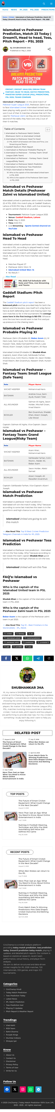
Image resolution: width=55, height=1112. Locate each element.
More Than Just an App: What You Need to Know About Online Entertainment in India (14, 775)
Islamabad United (18, 107)
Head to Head (22, 92)
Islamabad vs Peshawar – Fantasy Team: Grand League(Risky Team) (27, 159)
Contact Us (11, 1058)
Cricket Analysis (23, 89)
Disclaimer (11, 1061)
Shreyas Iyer (11, 1041)
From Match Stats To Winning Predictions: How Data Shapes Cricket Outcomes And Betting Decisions (40, 759)
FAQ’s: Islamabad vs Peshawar (20, 170)
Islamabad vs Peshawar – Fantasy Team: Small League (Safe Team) (27, 154)
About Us (10, 1055)
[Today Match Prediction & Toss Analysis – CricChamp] (3, 3)
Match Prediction (39, 92)
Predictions (42, 94)
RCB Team (10, 1028)
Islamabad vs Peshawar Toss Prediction (23, 167)
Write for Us (11, 1071)
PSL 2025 (34, 9)
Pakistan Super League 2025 (16, 104)
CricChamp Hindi (13, 989)
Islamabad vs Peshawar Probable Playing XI (26, 150)
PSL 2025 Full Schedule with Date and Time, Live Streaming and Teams (28, 143)
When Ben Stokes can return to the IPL (39, 743)
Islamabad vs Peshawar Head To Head (23, 139)
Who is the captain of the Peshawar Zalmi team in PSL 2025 (29, 179)
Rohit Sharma (12, 1032)
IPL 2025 (24, 9)
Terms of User (12, 1067)
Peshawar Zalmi (18, 116)
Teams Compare (23, 97)
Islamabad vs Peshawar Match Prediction (24, 164)
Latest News (11, 999)
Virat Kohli (10, 1025)
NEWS (14, 9)
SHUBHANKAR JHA (22, 48)
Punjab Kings (12, 1035)
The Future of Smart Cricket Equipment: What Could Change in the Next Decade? (14, 745)
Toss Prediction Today (15, 995)
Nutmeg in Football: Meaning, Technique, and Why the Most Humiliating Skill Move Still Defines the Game (33, 828)
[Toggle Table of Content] (46, 129)
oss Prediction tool (15, 1005)
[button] (44, 3)
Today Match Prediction (16, 992)
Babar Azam (37, 338)
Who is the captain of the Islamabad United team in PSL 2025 (29, 174)
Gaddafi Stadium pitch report (20, 302)
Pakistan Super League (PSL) (20, 94)
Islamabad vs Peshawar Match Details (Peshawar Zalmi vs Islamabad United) (23, 134)
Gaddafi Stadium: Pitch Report (19, 147)
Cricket (11, 17)
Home (5, 9)
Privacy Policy (12, 1064)
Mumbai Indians (13, 1038)
